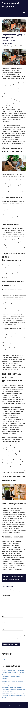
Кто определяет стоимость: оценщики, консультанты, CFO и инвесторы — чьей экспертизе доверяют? (13, 683)
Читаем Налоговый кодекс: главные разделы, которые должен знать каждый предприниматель (13, 689)
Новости (6, 660)
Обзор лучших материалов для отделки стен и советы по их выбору (13, 580)
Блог (22, 46)
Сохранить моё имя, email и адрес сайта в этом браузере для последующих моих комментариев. (14, 637)
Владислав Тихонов (14, 46)
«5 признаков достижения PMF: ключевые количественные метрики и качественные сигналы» (14, 695)
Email (4, 623)
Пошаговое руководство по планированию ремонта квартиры (13, 575)
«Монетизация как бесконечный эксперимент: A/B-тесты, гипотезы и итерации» (12, 676)
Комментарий (6, 595)
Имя (3, 616)
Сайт (3, 629)
